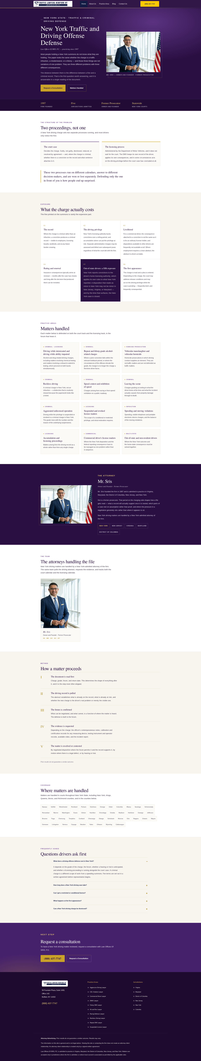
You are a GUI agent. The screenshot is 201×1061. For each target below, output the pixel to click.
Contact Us (123, 4)
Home (83, 4)
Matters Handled (76, 88)
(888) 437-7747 (52, 958)
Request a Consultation (53, 88)
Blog (114, 4)
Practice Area (104, 4)
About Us (92, 4)
